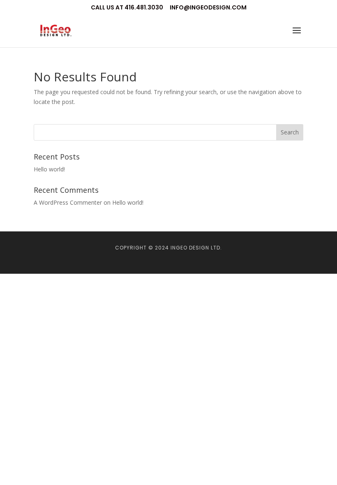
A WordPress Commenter (68, 202)
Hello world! (49, 169)
